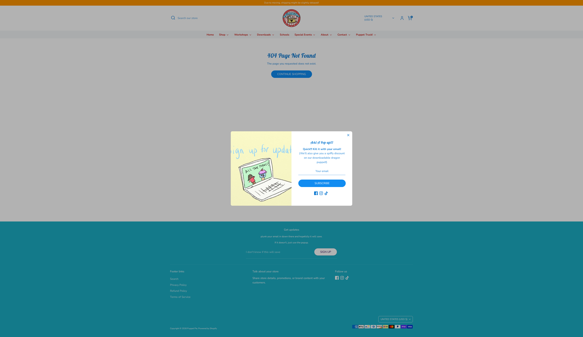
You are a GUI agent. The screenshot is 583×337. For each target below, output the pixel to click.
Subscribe (322, 183)
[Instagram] (321, 193)
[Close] (348, 135)
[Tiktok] (326, 193)
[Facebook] (316, 193)
